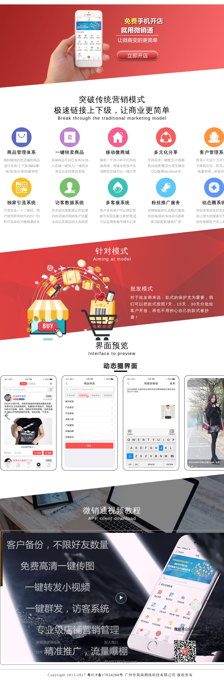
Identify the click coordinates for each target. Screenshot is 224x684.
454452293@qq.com (120, 662)
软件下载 (43, 652)
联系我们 (111, 652)
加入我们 (111, 642)
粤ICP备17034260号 (105, 675)
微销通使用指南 (48, 642)
